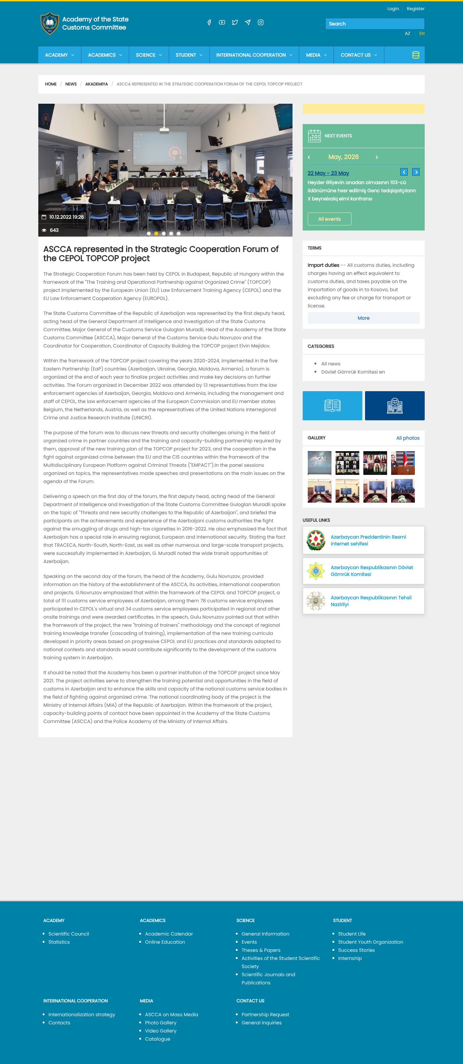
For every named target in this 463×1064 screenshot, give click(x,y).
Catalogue (157, 1039)
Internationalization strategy (81, 1014)
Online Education (165, 942)
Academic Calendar (169, 933)
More (364, 318)
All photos (408, 438)
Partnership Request (265, 1014)
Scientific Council (68, 933)
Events (249, 942)
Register (416, 8)
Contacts (59, 1022)
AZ (408, 33)
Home (51, 84)
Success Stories (356, 950)
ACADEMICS (102, 55)
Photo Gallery (161, 1022)
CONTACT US (355, 55)
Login (393, 8)
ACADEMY (56, 55)
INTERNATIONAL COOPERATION (251, 55)
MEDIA (313, 55)
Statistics (59, 942)
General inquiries (262, 1022)
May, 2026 (343, 157)
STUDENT (186, 55)
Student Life (352, 933)
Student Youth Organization (370, 942)
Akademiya (96, 84)
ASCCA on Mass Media (171, 1014)
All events (329, 219)
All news (331, 363)
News (71, 84)
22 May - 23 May (328, 173)
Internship (350, 958)
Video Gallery (161, 1030)
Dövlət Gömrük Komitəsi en (353, 371)
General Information (265, 933)
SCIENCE (145, 55)
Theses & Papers (261, 950)
